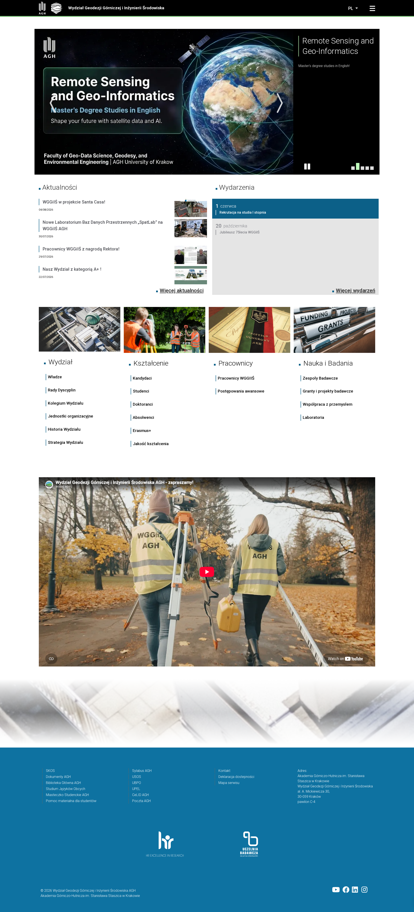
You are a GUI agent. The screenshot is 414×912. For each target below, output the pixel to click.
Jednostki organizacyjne (70, 415)
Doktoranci (143, 404)
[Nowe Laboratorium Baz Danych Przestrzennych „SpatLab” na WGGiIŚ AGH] (190, 232)
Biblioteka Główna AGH (63, 783)
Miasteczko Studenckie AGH (67, 795)
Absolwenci (143, 417)
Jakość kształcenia (151, 443)
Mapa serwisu (228, 783)
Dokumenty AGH (58, 776)
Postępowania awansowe (241, 391)
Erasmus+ (142, 430)
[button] (372, 8)
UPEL (136, 789)
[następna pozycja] (278, 103)
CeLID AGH (140, 795)
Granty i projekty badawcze (328, 390)
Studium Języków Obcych (65, 789)
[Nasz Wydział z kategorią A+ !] (190, 276)
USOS (136, 776)
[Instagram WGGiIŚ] (364, 889)
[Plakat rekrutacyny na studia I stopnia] (367, 168)
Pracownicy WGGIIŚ (236, 377)
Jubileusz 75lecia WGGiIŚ (240, 232)
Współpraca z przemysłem (327, 404)
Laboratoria (313, 417)
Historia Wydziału (64, 429)
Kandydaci (143, 377)
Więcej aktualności (182, 290)
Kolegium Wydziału (65, 402)
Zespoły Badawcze (320, 377)
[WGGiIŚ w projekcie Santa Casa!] (190, 209)
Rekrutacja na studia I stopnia (243, 212)
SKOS (50, 770)
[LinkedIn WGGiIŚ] (355, 889)
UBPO (136, 783)
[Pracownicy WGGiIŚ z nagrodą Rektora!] (190, 256)
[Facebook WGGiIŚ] (345, 889)
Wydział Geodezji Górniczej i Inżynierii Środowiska (116, 7)
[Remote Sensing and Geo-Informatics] (357, 168)
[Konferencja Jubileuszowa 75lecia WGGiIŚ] (353, 168)
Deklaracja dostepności (236, 776)
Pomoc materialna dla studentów (71, 801)
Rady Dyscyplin (61, 389)
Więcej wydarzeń (355, 290)
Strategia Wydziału (66, 442)
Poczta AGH (141, 801)
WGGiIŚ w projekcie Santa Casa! (74, 201)
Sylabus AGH (142, 770)
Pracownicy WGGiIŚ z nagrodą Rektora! (81, 248)
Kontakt (224, 770)
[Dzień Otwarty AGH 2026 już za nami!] (372, 168)
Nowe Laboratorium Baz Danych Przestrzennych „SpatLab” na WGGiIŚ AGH (103, 225)
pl (351, 8)
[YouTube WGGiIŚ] (336, 889)
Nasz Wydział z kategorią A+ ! (72, 269)
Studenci (141, 391)
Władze (55, 376)
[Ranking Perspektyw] (362, 166)
